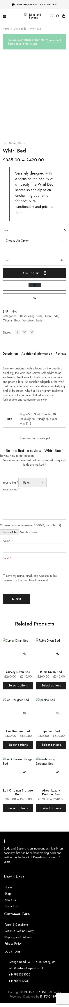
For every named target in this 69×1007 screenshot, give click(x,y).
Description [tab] (10, 353)
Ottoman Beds (12, 320)
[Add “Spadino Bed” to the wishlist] (57, 705)
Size (5, 230)
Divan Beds (20, 29)
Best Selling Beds (14, 143)
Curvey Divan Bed (18, 672)
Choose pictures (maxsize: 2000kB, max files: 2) (30, 525)
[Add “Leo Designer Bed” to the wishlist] (24, 705)
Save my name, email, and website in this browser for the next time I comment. (30, 578)
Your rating (10, 482)
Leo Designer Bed (18, 731)
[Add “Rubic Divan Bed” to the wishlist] (57, 645)
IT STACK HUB (49, 996)
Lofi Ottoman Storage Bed (18, 792)
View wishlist (53, 40)
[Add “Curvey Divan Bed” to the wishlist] (24, 645)
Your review (11, 489)
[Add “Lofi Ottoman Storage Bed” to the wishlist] (24, 764)
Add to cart (31, 273)
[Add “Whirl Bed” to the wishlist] (35, 285)
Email (7, 558)
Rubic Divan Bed (51, 672)
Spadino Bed (51, 731)
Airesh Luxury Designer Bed (51, 792)
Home (6, 29)
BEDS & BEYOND (35, 992)
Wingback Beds (32, 320)
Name (8, 541)
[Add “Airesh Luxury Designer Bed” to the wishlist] (57, 764)
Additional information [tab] (37, 353)
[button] (35, 298)
